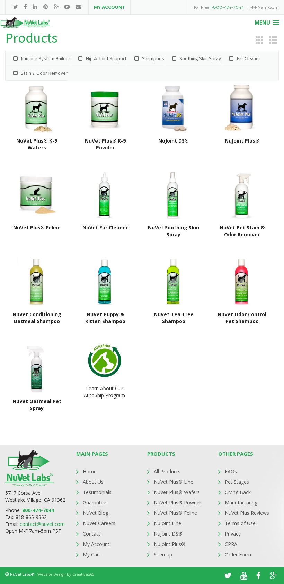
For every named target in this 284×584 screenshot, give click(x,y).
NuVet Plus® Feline (175, 513)
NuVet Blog (95, 513)
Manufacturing (241, 502)
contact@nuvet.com (42, 524)
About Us (93, 481)
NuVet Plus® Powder (177, 502)
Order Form (238, 554)
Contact (91, 533)
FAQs (231, 471)
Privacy (233, 533)
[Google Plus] (56, 6)
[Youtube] (67, 6)
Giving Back (238, 492)
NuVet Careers (99, 523)
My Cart (91, 554)
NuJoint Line (167, 523)
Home (90, 471)
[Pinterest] (45, 6)
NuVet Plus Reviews (247, 513)
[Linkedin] (35, 6)
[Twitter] (15, 6)
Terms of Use (240, 523)
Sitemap (163, 554)
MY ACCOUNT (109, 7)
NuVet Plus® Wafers (177, 492)
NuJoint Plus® (169, 544)
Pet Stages (237, 481)
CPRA (231, 544)
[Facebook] (25, 6)
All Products (167, 471)
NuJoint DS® (168, 533)
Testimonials (97, 492)
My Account (96, 544)
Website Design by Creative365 (65, 574)
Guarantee (94, 502)
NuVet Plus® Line (173, 481)
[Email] (78, 6)
